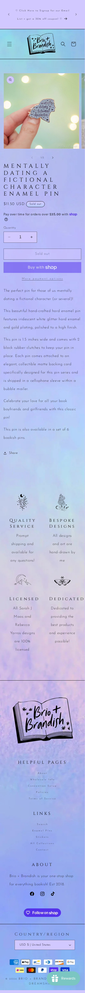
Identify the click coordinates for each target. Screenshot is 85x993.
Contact (42, 850)
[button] (9, 44)
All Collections (42, 843)
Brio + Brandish (36, 978)
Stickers (42, 837)
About (42, 773)
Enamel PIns (42, 830)
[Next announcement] (76, 14)
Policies (42, 792)
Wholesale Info (42, 779)
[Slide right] (53, 157)
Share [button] (13, 453)
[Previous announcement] (9, 14)
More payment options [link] (42, 278)
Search (42, 824)
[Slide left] (32, 157)
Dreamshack (42, 983)
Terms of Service (42, 798)
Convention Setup (42, 786)
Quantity (10, 227)
